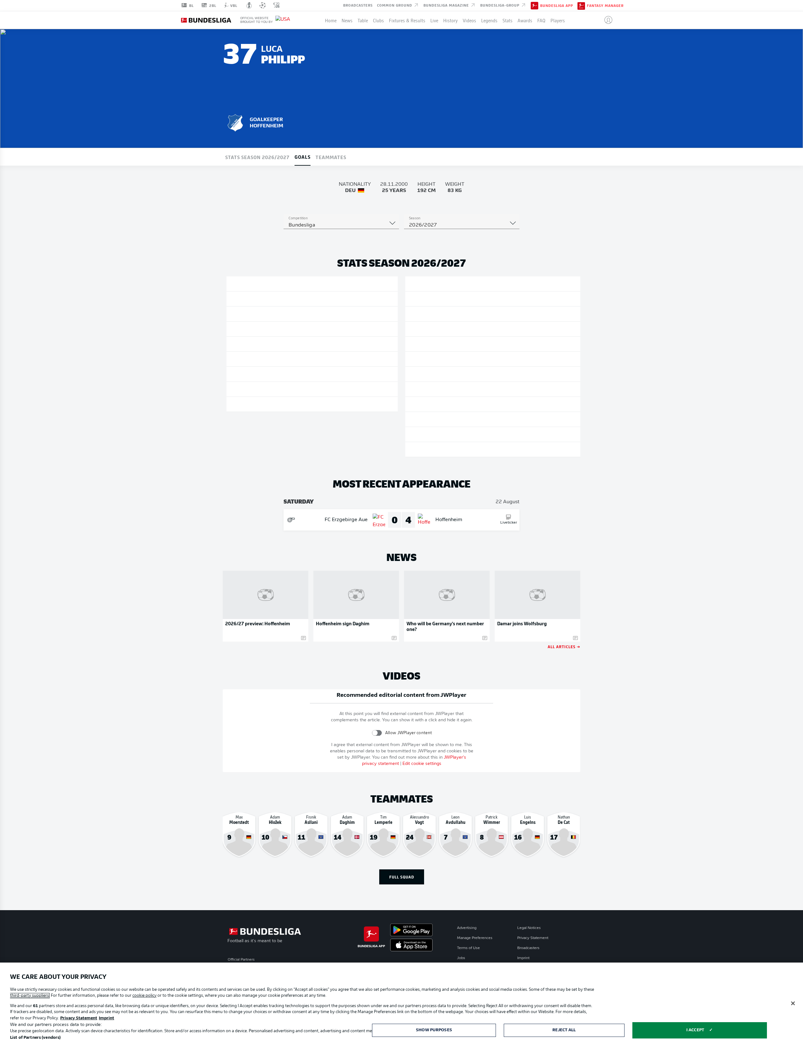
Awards (525, 20)
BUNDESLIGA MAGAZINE (446, 5)
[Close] (793, 1003)
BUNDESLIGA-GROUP (500, 5)
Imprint (523, 958)
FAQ (541, 20)
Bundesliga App (556, 5)
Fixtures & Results (407, 20)
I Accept (695, 1030)
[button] (605, 20)
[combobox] (341, 225)
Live (434, 20)
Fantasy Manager (605, 5)
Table (363, 20)
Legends (489, 20)
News (347, 20)
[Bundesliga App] (534, 5)
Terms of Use (468, 948)
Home (331, 20)
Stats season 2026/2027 (257, 156)
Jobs (461, 958)
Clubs (378, 20)
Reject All (564, 1030)
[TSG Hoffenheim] (235, 122)
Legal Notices (529, 928)
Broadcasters (358, 5)
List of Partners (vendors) (35, 1038)
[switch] (377, 733)
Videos (469, 20)
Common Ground (395, 5)
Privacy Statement (532, 938)
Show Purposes (434, 1030)
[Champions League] (262, 5)
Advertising (466, 928)
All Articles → (564, 646)
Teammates (331, 156)
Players (557, 20)
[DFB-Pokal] (249, 5)
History (450, 20)
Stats (508, 20)
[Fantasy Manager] (581, 5)
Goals (303, 156)
